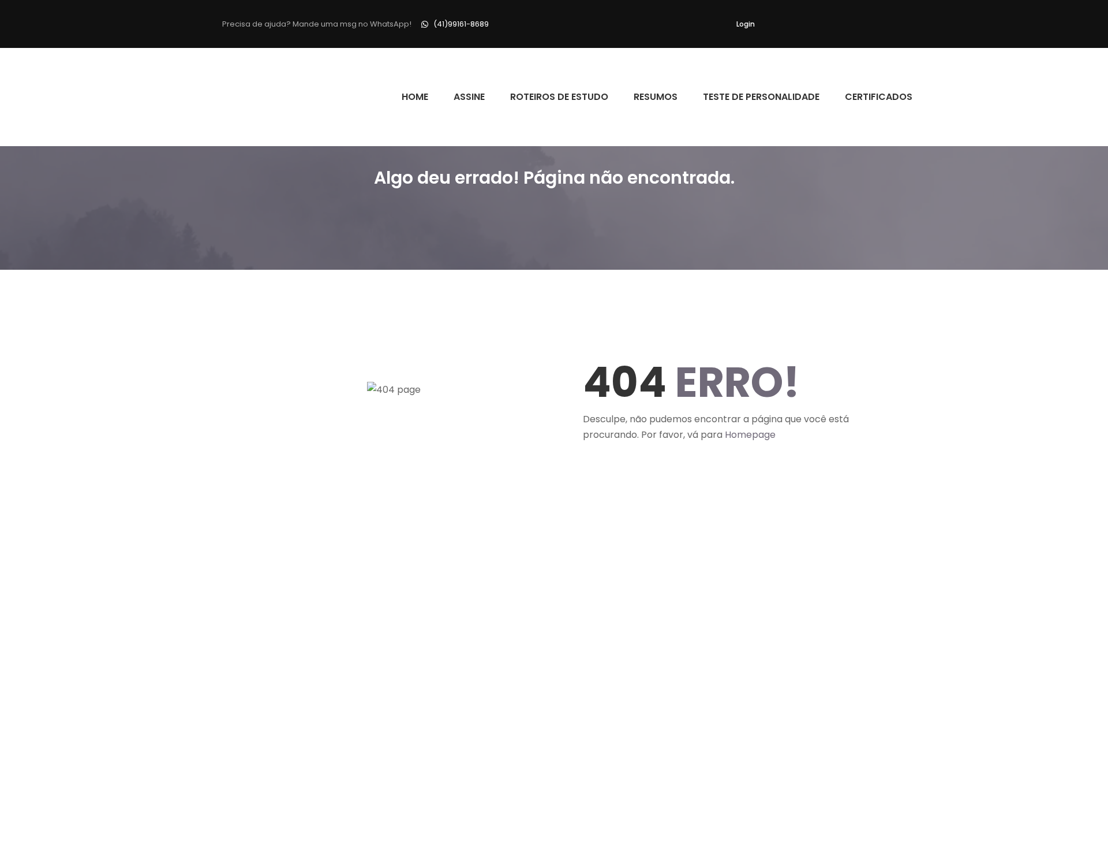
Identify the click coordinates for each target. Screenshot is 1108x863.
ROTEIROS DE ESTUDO (559, 96)
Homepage (750, 434)
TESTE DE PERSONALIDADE (761, 96)
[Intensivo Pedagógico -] (226, 97)
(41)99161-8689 (461, 23)
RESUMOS (655, 96)
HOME (415, 96)
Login (745, 24)
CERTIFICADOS (878, 96)
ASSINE (469, 96)
